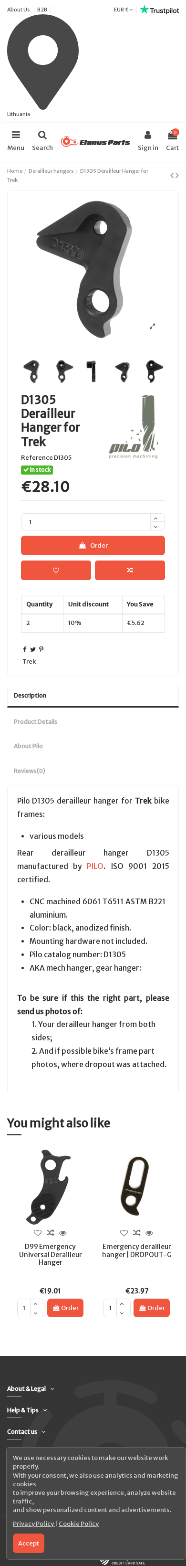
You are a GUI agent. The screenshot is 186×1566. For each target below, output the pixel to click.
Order (99, 545)
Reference (37, 458)
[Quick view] (63, 1233)
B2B (42, 9)
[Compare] (50, 1233)
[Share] (24, 649)
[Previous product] (173, 175)
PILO (95, 866)
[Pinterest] (41, 649)
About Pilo (28, 746)
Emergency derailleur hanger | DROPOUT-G (137, 1250)
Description (30, 695)
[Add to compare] (130, 571)
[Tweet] (33, 649)
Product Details (35, 721)
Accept (28, 1543)
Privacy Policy (34, 1524)
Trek (29, 661)
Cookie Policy (79, 1524)
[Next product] (177, 175)
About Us (19, 9)
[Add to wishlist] (56, 571)
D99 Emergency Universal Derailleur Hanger (50, 1254)
